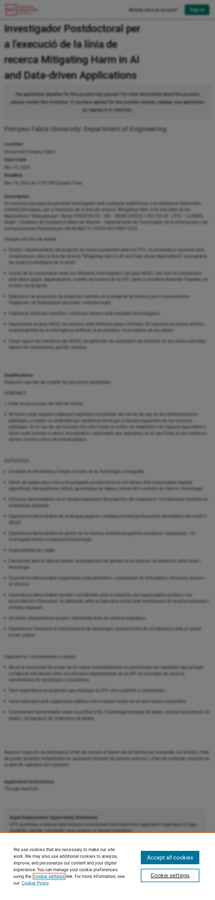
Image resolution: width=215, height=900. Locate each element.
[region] (107, 866)
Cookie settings (49, 876)
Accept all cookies (170, 857)
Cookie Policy (35, 883)
